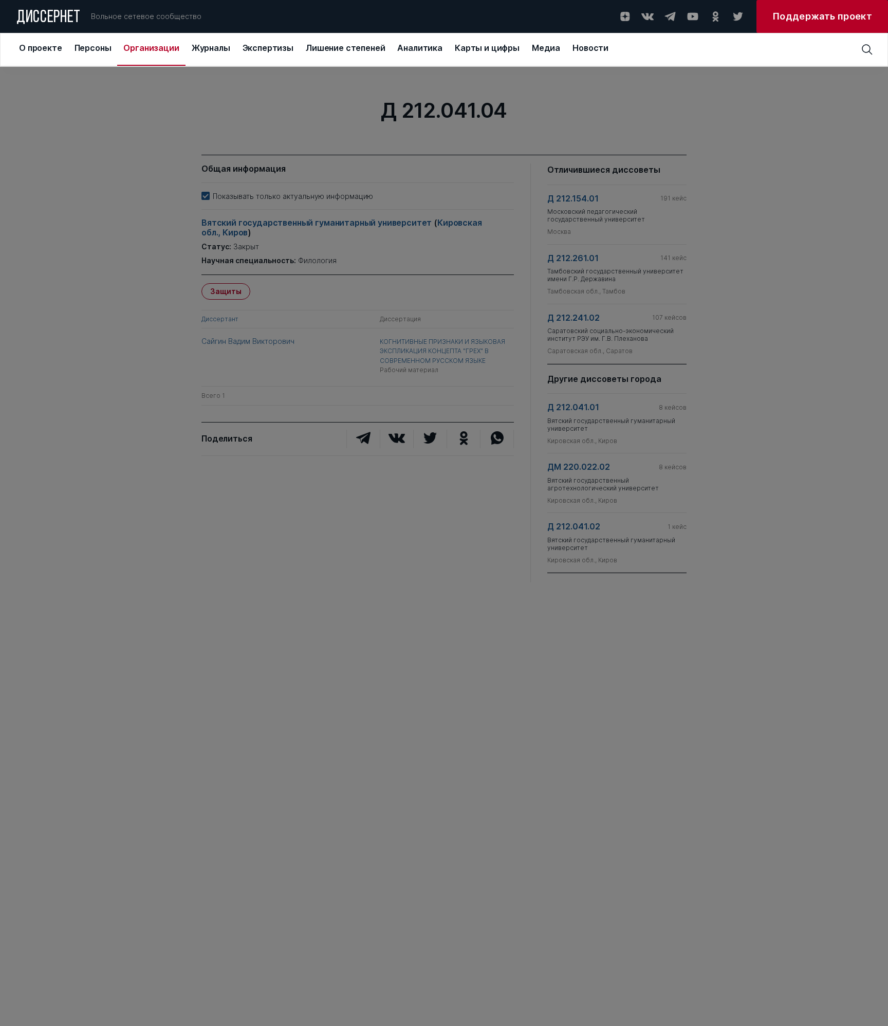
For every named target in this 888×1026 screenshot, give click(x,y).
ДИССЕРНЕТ (48, 18)
